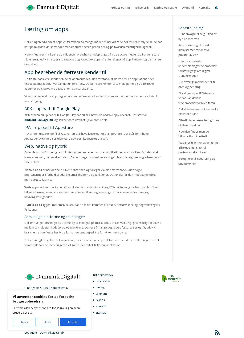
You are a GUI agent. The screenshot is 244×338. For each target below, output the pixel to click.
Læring (100, 287)
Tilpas (24, 322)
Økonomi (188, 7)
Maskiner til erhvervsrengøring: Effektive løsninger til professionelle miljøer (198, 147)
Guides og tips (120, 7)
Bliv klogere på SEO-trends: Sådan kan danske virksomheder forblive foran (196, 98)
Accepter (73, 322)
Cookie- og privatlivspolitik (217, 10)
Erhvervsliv (142, 7)
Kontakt (204, 7)
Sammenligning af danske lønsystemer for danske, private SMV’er (194, 50)
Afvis (48, 322)
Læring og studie (165, 7)
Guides (100, 300)
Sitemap (101, 312)
